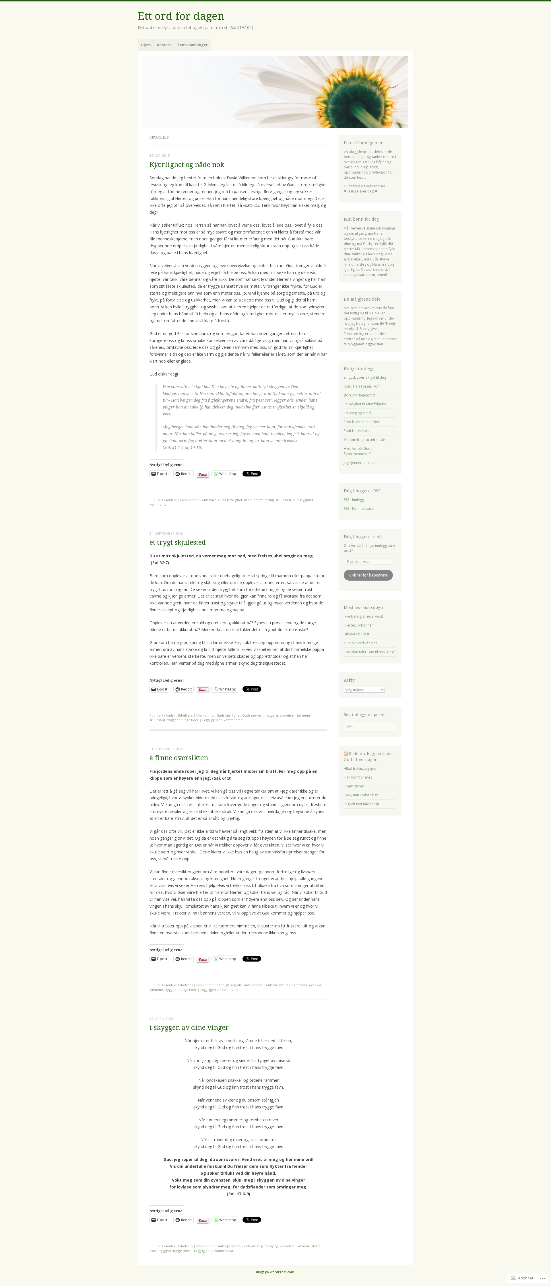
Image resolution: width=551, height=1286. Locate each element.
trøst (153, 1250)
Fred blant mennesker (361, 421)
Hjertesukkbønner (358, 625)
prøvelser (287, 715)
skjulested (283, 500)
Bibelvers (185, 715)
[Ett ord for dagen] (275, 92)
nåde (248, 500)
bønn (220, 985)
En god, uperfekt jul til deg (365, 377)
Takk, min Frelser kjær (361, 795)
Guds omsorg (297, 985)
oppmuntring (263, 500)
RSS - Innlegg (354, 499)
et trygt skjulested (178, 542)
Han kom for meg (358, 777)
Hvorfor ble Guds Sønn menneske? (358, 451)
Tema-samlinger (192, 44)
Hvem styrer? (354, 786)
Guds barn (208, 500)
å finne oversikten (179, 758)
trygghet (306, 500)
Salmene (303, 715)
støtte (316, 1246)
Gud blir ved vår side (361, 643)
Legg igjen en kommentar (222, 720)
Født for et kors (356, 430)
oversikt (315, 985)
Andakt (171, 500)
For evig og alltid (357, 412)
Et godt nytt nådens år (361, 803)
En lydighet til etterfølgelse (365, 404)
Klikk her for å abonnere (368, 575)
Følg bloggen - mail (363, 536)
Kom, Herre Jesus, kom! (362, 386)
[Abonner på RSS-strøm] (346, 753)
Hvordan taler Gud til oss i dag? (369, 651)
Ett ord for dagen (181, 16)
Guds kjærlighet (230, 500)
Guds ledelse (252, 985)
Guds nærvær (252, 715)
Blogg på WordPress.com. (275, 1272)
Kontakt (164, 44)
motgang (271, 715)
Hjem (146, 44)
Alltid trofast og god (360, 768)
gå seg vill (233, 985)
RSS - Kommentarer (359, 508)
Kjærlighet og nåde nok (187, 165)
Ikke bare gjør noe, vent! (363, 616)
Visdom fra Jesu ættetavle (364, 439)
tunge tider (190, 720)
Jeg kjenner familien (359, 462)
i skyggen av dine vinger (189, 1028)
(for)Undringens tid (359, 395)
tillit (295, 500)
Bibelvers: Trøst (356, 634)
